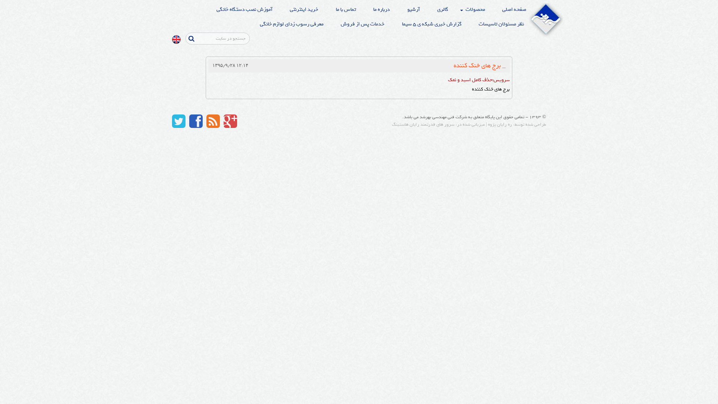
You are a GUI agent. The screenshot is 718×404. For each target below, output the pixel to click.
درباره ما (381, 9)
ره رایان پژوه (500, 124)
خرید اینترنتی (304, 9)
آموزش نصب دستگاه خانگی (245, 9)
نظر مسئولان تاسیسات (501, 24)
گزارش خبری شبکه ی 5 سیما (431, 24)
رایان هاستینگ (405, 124)
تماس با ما (346, 9)
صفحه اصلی (514, 9)
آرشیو (413, 9)
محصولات (475, 9)
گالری (442, 9)
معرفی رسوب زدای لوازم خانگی (291, 24)
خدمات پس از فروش (362, 24)
